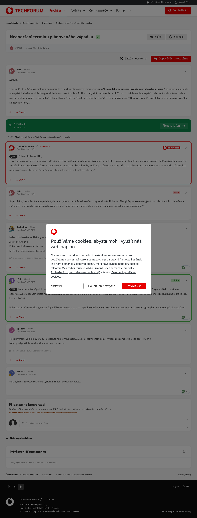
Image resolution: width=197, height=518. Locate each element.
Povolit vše (134, 286)
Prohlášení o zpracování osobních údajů (75, 272)
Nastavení (56, 286)
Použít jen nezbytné (101, 286)
